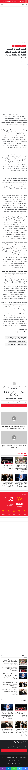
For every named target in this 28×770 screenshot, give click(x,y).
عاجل (21, 46)
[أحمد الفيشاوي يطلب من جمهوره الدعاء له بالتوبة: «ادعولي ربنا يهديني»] (23, 692)
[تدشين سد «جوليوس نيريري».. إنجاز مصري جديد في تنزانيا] (7, 460)
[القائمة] (2, 5)
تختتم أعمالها (21, 344)
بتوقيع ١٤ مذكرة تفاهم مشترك (17, 341)
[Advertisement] (14, 25)
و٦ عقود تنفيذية (10, 344)
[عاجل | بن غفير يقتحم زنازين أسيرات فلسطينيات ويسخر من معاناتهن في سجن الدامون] (7, 477)
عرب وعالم (17, 46)
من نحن (13, 760)
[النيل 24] (22, 4)
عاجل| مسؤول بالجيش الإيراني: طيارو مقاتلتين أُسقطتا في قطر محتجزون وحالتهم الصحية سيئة (21, 467)
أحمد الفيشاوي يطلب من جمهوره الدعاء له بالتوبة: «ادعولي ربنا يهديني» (9, 691)
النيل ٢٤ (3, 757)
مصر (13, 46)
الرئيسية (24, 43)
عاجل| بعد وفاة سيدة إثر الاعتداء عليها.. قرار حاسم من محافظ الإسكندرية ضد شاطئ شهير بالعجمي (21, 484)
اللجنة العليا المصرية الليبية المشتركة (15, 338)
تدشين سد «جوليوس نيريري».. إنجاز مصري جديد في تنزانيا (7, 466)
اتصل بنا (9, 760)
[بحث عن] (26, 5)
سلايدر (19, 43)
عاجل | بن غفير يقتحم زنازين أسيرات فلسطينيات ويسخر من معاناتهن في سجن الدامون (7, 484)
